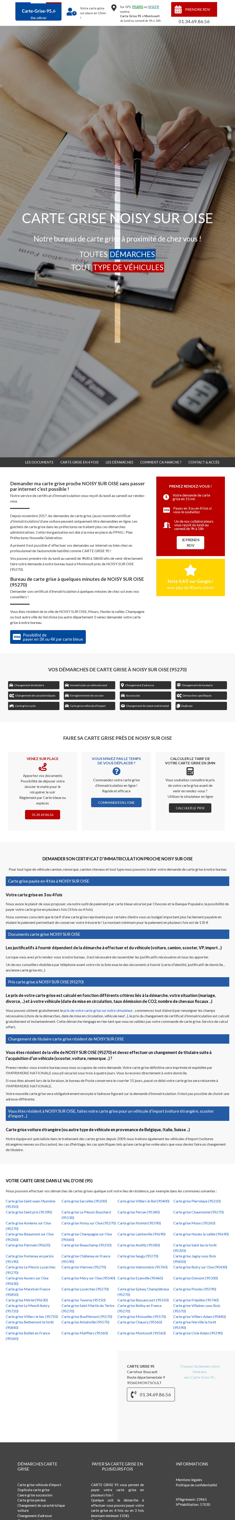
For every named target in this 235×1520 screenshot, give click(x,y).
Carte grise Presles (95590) (194, 1289)
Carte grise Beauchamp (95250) (87, 1245)
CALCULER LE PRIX (190, 808)
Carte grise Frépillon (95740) (196, 1300)
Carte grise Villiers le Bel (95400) (143, 1201)
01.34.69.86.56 (194, 21)
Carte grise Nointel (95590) (139, 1223)
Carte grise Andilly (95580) (139, 1245)
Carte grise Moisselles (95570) (142, 1316)
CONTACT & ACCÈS (203, 462)
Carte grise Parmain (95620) (28, 1245)
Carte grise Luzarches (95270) (85, 1289)
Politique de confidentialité (196, 1485)
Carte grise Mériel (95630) (27, 1300)
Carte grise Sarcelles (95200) (84, 1201)
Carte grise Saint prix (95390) (29, 1212)
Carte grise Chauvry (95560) (140, 1322)
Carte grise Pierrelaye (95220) (197, 1201)
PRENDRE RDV (197, 9)
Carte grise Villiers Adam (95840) (199, 1316)
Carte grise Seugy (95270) (138, 1256)
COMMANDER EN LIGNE (116, 802)
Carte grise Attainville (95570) (85, 1322)
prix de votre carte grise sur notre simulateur (99, 1010)
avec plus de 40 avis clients (190, 587)
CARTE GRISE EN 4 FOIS (79, 462)
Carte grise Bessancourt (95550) (143, 1300)
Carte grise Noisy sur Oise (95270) (89, 1223)
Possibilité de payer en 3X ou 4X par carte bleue (53, 637)
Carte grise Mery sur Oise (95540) (88, 1278)
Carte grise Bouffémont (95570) (87, 1316)
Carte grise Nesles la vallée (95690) (201, 1234)
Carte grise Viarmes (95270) (84, 1267)
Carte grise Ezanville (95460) (140, 1278)
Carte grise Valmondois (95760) (143, 1267)
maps (137, 6)
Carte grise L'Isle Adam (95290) (198, 1333)
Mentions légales (189, 1480)
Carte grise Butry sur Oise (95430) (200, 1267)
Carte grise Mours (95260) (194, 1223)
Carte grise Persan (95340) (139, 1212)
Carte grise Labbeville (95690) (141, 1234)
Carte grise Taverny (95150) (84, 1300)
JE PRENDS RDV (190, 542)
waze (153, 6)
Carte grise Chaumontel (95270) (198, 1212)
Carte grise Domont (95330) (195, 1278)
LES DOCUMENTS (39, 462)
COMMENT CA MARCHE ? (161, 462)
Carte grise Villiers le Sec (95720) (32, 1316)
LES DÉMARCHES (119, 462)
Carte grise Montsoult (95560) (142, 1333)
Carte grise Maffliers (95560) (85, 1333)
